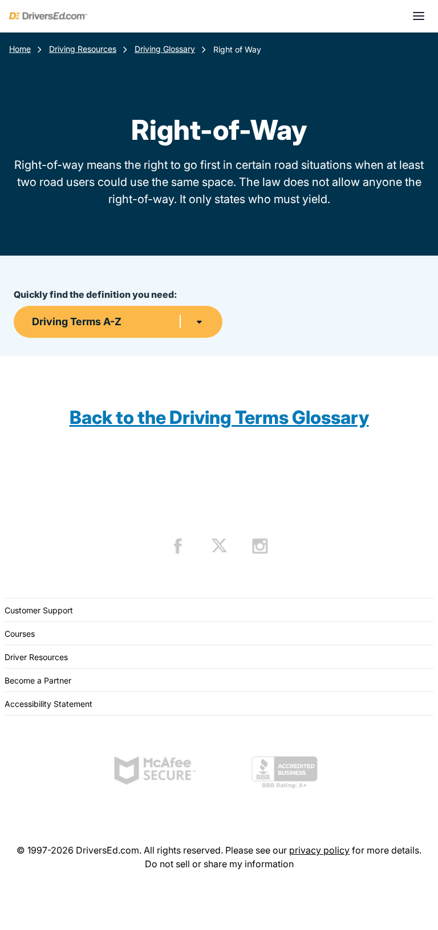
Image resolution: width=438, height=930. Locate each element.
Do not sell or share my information (219, 864)
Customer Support (39, 610)
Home (20, 49)
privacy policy (319, 850)
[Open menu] (418, 16)
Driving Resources (82, 49)
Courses (20, 633)
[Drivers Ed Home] (48, 16)
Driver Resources (36, 657)
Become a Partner (38, 680)
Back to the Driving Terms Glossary (219, 417)
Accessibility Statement (48, 704)
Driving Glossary (165, 49)
